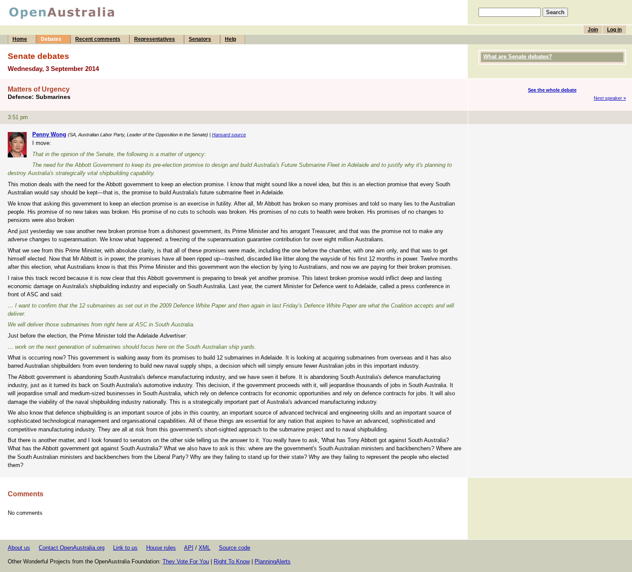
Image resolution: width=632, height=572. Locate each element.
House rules (161, 547)
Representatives (154, 39)
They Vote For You (186, 561)
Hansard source (229, 134)
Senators (200, 39)
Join (593, 30)
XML (204, 547)
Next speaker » (610, 98)
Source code (234, 547)
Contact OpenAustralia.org (71, 547)
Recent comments (97, 39)
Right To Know (232, 561)
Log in (614, 30)
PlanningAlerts (273, 561)
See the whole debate (552, 89)
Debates (51, 39)
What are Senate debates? (517, 56)
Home (19, 39)
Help (230, 39)
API (188, 547)
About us (19, 547)
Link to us (125, 547)
